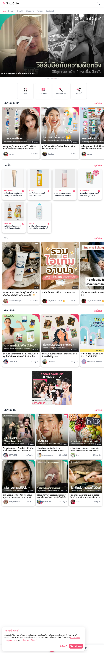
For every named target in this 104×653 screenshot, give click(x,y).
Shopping (30, 11)
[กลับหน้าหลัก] (12, 3)
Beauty (11, 11)
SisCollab (50, 11)
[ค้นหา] (98, 3)
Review (40, 11)
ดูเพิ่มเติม (98, 103)
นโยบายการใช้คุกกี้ (29, 640)
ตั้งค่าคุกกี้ (63, 646)
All (4, 11)
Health (20, 11)
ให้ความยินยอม (76, 646)
